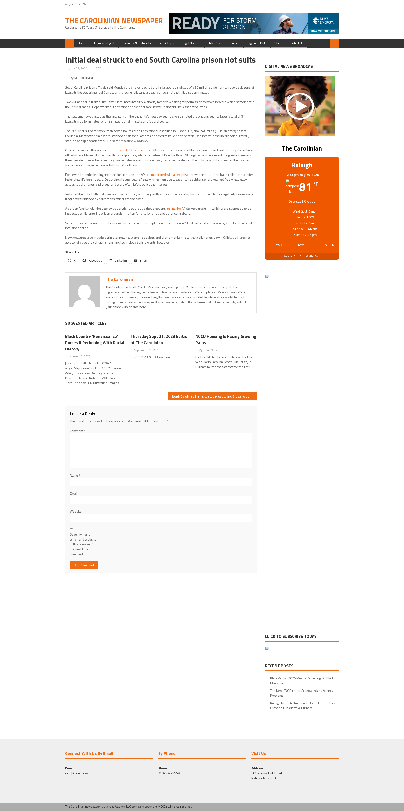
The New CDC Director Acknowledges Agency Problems (301, 693)
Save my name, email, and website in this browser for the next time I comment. (83, 544)
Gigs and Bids (257, 42)
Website (76, 511)
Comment (77, 430)
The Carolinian (119, 279)
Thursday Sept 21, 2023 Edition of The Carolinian (160, 339)
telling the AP (176, 208)
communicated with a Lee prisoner (169, 174)
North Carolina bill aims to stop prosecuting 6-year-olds (210, 396)
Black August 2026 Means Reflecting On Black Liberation (302, 680)
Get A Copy (166, 42)
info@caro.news (77, 773)
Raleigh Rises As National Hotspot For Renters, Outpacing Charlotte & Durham (303, 705)
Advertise (215, 42)
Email (74, 493)
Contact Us (296, 42)
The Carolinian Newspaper (114, 20)
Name (75, 475)
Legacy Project (104, 42)
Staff (277, 42)
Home (82, 42)
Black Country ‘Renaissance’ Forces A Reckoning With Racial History (94, 342)
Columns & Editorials (136, 42)
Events (234, 42)
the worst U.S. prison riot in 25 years (139, 150)
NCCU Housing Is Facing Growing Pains (225, 339)
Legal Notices (191, 42)
